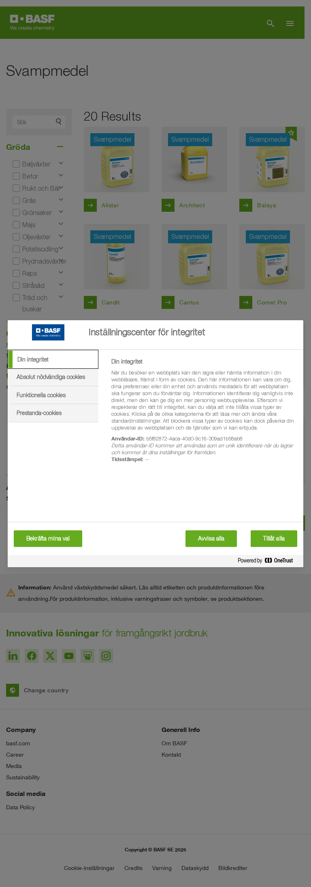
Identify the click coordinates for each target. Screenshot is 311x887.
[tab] (53, 359)
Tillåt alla (274, 538)
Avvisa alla (211, 538)
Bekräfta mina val (48, 538)
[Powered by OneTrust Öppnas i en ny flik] (268, 562)
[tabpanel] (203, 415)
